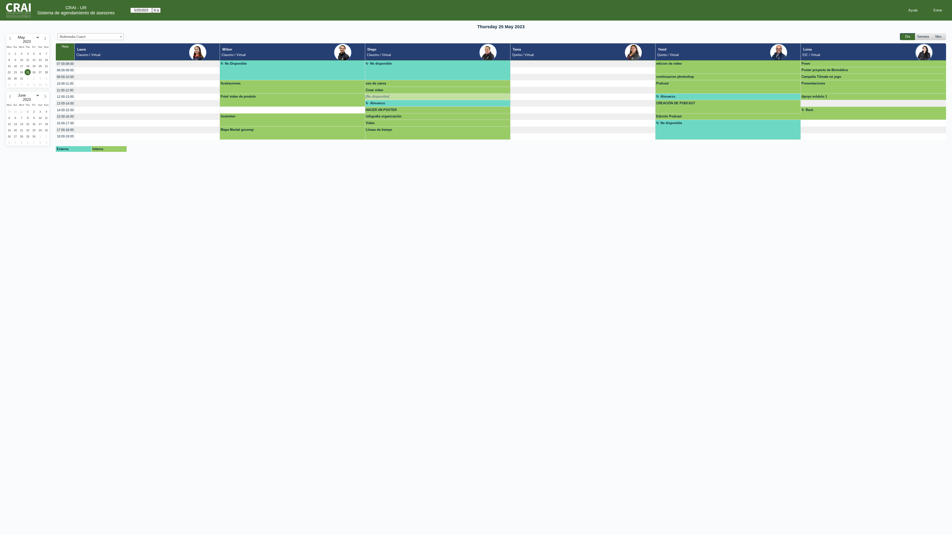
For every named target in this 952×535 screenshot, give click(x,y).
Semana (923, 36)
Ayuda (913, 10)
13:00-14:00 (65, 103)
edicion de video (669, 63)
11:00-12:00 (65, 90)
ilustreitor (228, 116)
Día (907, 36)
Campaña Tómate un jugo (821, 77)
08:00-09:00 (65, 70)
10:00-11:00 (65, 83)
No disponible (381, 63)
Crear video (374, 90)
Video (370, 123)
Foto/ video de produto (238, 96)
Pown (806, 63)
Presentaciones (813, 83)
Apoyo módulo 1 (814, 96)
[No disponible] (377, 96)
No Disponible (236, 63)
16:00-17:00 (65, 123)
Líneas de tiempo (379, 130)
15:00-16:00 (65, 116)
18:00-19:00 (65, 136)
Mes (938, 36)
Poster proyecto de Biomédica (825, 70)
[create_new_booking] (147, 63)
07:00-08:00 (65, 64)
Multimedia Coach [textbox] (73, 37)
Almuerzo (667, 96)
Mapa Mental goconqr (237, 130)
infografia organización (383, 116)
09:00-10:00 (65, 77)
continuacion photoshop (675, 77)
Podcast (662, 83)
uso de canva (376, 83)
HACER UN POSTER (381, 110)
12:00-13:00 (65, 97)
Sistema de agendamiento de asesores (76, 12)
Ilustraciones (230, 83)
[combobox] (91, 36)
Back (809, 110)
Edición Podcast (669, 116)
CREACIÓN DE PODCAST (675, 103)
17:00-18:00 (65, 130)
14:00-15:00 (65, 110)
